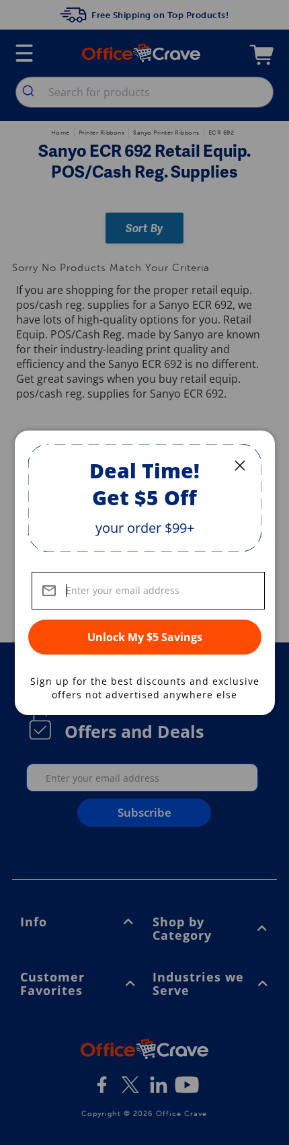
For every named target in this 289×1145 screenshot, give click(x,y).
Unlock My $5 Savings (144, 637)
